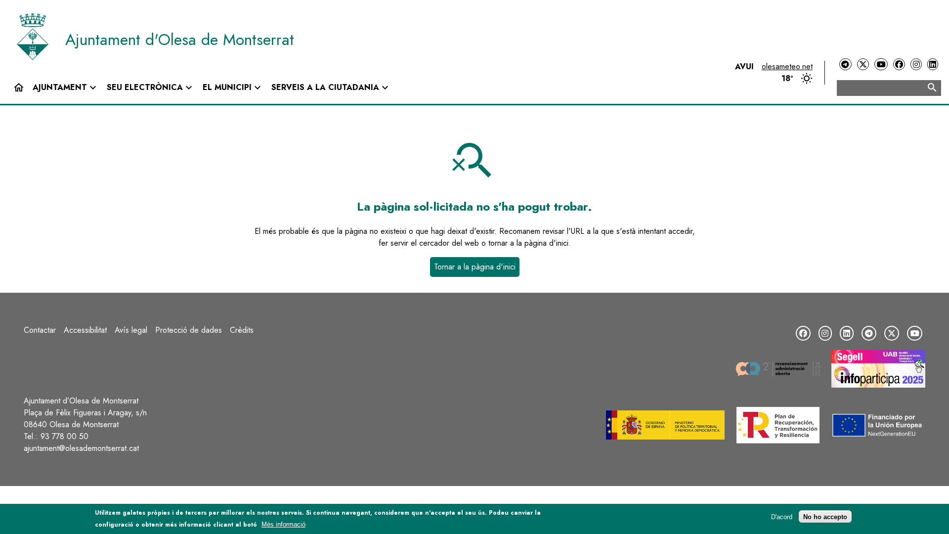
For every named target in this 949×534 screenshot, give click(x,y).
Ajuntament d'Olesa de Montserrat (179, 39)
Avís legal (131, 330)
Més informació (283, 524)
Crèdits (242, 330)
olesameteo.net (787, 66)
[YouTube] (880, 64)
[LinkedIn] (932, 64)
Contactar (40, 330)
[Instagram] (915, 64)
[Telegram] (845, 64)
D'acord (781, 516)
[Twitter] (863, 64)
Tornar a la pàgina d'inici (475, 266)
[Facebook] (899, 64)
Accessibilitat (85, 330)
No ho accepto (825, 516)
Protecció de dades (188, 330)
